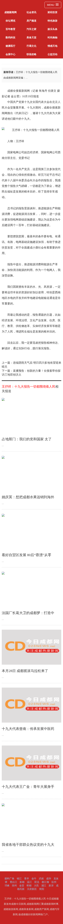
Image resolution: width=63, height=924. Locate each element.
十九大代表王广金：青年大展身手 (28, 787)
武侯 (41, 878)
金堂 (21, 885)
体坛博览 (10, 20)
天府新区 (32, 889)
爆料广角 (9, 878)
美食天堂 (31, 37)
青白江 (13, 882)
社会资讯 (31, 12)
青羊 (26, 878)
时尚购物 (52, 37)
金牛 (33, 878)
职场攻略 (31, 54)
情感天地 (52, 45)
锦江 (19, 878)
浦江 (43, 885)
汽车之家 (31, 29)
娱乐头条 (52, 29)
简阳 (41, 889)
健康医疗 (10, 45)
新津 (51, 885)
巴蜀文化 (31, 45)
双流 (36, 882)
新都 (22, 882)
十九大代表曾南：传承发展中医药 (28, 729)
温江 (29, 882)
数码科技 (10, 37)
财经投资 (52, 12)
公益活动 (52, 54)
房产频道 (31, 20)
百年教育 (10, 29)
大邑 (36, 885)
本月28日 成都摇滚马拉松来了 (25, 671)
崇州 (14, 885)
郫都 (29, 885)
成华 (48, 878)
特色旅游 (52, 20)
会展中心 (10, 54)
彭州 (53, 882)
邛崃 (7, 885)
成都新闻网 (10, 12)
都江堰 (45, 882)
